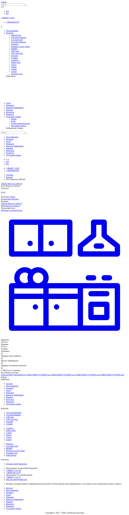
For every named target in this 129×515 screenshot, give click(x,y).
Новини (9, 110)
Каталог (9, 177)
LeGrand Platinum (18, 42)
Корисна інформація (14, 108)
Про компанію (12, 31)
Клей (13, 121)
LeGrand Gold (17, 40)
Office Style (16, 62)
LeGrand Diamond (18, 37)
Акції (8, 103)
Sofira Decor (16, 35)
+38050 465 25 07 (13, 473)
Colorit (14, 69)
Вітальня (5, 210)
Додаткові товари (13, 117)
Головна (9, 175)
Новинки (10, 105)
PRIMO (14, 49)
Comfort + (15, 60)
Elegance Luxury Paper (20, 47)
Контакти (10, 112)
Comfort (14, 58)
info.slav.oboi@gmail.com (16, 464)
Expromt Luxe (17, 74)
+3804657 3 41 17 (13, 477)
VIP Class (15, 51)
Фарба (14, 119)
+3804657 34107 (8, 18)
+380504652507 (12, 22)
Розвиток (10, 114)
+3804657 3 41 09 (13, 470)
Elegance (14, 44)
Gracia (13, 65)
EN (7, 11)
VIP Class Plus (17, 53)
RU (7, 13)
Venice (14, 67)
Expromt (14, 56)
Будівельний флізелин (20, 123)
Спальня (12, 210)
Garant (14, 71)
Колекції (9, 33)
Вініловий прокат (18, 126)
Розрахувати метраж (9, 199)
